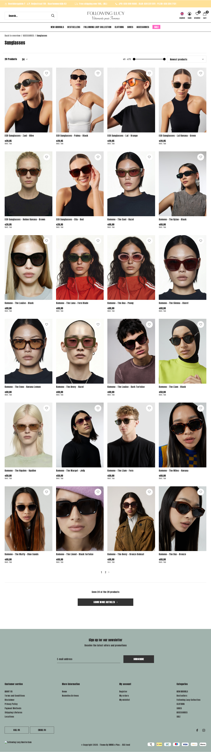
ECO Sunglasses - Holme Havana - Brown (25, 219)
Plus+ (118, 744)
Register (123, 691)
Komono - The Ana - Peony (120, 303)
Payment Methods (13, 708)
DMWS (111, 744)
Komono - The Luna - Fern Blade (72, 303)
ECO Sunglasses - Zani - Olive (19, 135)
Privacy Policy (11, 704)
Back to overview (12, 35)
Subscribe (138, 659)
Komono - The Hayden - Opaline (20, 470)
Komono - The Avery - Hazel (70, 387)
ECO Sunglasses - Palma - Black (72, 135)
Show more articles (104, 602)
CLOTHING (119, 27)
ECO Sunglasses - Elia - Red (70, 219)
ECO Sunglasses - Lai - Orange (122, 135)
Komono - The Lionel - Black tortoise (74, 554)
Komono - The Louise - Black (19, 303)
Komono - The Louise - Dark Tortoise (126, 387)
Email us (42, 730)
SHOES (130, 27)
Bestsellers (73, 27)
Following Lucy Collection (97, 27)
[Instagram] (203, 730)
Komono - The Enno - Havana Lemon (23, 387)
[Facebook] (197, 730)
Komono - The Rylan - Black (172, 219)
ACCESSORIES (143, 27)
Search (53, 16)
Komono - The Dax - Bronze (172, 554)
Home (64, 691)
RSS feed (126, 744)
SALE (156, 27)
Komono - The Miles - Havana (173, 470)
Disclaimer (10, 699)
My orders (124, 695)
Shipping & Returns (13, 712)
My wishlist (124, 699)
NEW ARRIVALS (57, 27)
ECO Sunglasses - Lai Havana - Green (177, 135)
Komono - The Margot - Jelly (70, 470)
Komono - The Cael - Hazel (120, 219)
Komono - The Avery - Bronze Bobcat (125, 554)
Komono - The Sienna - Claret (173, 303)
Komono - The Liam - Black (172, 387)
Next (109, 572)
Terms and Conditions (15, 695)
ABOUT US (9, 691)
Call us (16, 730)
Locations (9, 716)
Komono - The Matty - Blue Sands (21, 554)
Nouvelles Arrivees (70, 695)
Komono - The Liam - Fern (120, 470)
